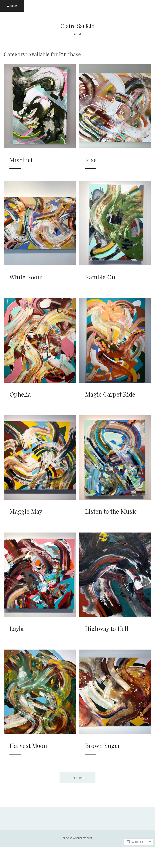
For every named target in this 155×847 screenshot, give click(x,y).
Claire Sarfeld (77, 26)
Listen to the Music (111, 511)
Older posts (77, 778)
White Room (26, 277)
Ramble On (100, 277)
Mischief (21, 160)
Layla (16, 628)
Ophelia (20, 394)
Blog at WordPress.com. (77, 838)
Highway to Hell (106, 628)
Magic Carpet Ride (110, 394)
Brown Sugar (102, 745)
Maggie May (25, 511)
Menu (13, 5)
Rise (91, 160)
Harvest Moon (28, 745)
